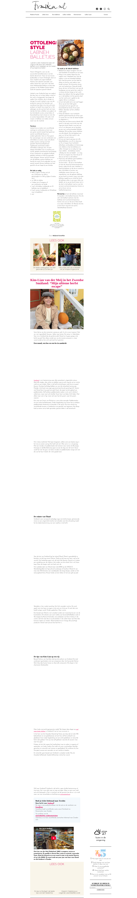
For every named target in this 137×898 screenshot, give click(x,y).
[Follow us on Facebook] (98, 9)
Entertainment (77, 14)
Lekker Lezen (88, 14)
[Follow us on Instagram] (102, 9)
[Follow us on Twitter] (105, 9)
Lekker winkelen (67, 14)
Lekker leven (45, 14)
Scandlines (39, 833)
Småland (36, 380)
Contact (106, 14)
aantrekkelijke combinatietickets (47, 841)
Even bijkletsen (56, 14)
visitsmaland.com (65, 820)
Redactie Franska (34, 14)
